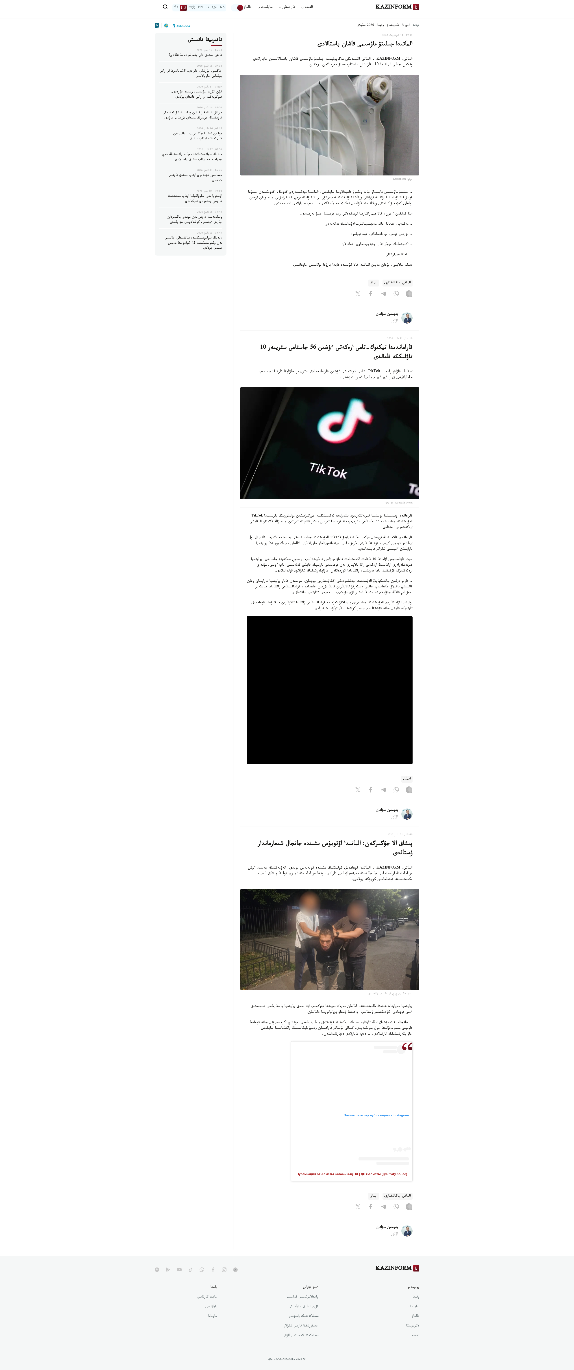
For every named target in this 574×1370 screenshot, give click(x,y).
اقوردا (405, 25)
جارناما (212, 1316)
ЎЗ (176, 7)
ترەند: (415, 25)
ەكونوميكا (412, 1326)
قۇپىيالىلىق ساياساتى (303, 1306)
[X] (357, 294)
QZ (214, 7)
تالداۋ (247, 7)
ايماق (373, 283)
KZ (222, 7)
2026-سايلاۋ (365, 25)
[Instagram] (409, 294)
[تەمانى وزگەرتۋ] (237, 7)
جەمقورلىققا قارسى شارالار (301, 1326)
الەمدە (415, 1335)
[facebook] (213, 1269)
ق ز (183, 7)
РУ (207, 7)
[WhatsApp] (396, 294)
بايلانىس (211, 1306)
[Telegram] (383, 294)
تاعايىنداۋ (393, 25)
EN (200, 7)
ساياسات (413, 1306)
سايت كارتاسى (207, 1297)
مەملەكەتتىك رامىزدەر (303, 1316)
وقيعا (380, 25)
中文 (192, 7)
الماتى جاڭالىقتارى (397, 283)
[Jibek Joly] (180, 25)
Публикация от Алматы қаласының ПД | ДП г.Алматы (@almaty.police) (352, 1174)
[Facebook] (370, 294)
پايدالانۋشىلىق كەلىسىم (302, 1297)
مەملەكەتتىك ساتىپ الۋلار (300, 1335)
